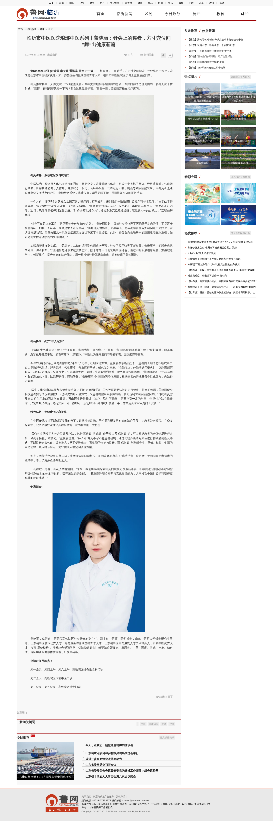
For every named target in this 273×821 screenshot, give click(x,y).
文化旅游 (115, 3)
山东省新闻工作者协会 (101, 807)
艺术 (191, 3)
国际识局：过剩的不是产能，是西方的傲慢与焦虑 (214, 258)
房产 (102, 3)
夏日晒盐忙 (202, 162)
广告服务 (109, 796)
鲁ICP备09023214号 (199, 804)
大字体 (170, 55)
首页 (51, 3)
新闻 (61, 3)
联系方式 (98, 796)
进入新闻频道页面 (240, 233)
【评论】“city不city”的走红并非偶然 (206, 67)
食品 (150, 3)
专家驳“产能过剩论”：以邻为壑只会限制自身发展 (214, 264)
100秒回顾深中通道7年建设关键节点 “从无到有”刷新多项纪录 (220, 242)
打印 (130, 54)
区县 (148, 13)
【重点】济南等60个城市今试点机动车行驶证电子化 (215, 39)
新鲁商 (128, 3)
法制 (211, 3)
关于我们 (86, 796)
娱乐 (170, 3)
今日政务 (172, 13)
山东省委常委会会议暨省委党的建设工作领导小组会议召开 (122, 770)
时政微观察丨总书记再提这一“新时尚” (208, 275)
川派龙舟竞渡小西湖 (238, 140)
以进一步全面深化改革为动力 (104, 759)
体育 (180, 3)
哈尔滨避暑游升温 (202, 140)
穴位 (171, 724)
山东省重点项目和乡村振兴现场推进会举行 (112, 753)
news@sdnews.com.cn (136, 800)
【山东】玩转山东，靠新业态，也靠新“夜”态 (211, 45)
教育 (220, 13)
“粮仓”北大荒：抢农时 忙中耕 (202, 118)
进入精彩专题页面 (240, 177)
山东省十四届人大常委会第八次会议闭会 (111, 776)
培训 (160, 3)
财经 (92, 3)
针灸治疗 (153, 724)
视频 (221, 3)
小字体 (163, 55)
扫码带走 (149, 54)
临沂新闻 (125, 13)
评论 (201, 3)
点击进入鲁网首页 (240, 76)
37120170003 (101, 804)
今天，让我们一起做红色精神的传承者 (109, 745)
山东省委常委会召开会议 (101, 764)
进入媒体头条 (167, 737)
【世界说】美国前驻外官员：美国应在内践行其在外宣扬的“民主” (222, 281)
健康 (140, 3)
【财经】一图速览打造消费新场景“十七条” (210, 50)
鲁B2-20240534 (171, 804)
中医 (143, 724)
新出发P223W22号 (139, 804)
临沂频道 (31, 29)
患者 (163, 724)
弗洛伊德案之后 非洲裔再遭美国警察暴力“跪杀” (213, 247)
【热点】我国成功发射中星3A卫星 (206, 62)
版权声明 (120, 796)
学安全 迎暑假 (238, 118)
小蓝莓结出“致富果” (238, 162)
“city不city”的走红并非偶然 (202, 253)
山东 (71, 3)
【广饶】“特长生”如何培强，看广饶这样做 (210, 56)
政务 (82, 3)
